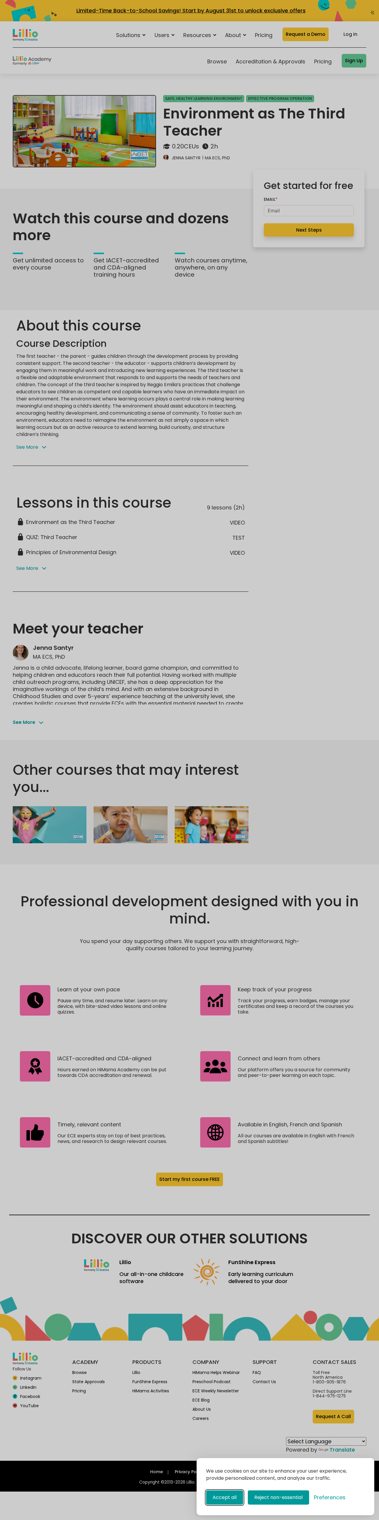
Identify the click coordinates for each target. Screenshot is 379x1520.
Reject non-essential (278, 1497)
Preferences (330, 1497)
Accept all (225, 1497)
